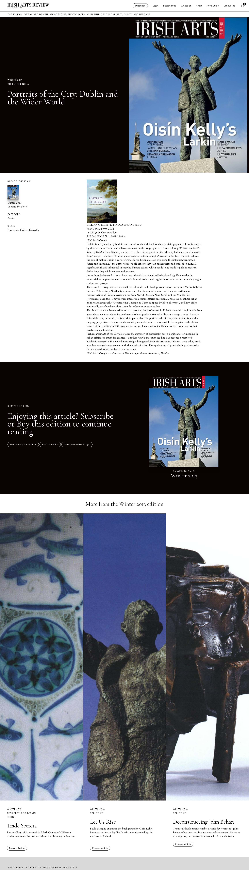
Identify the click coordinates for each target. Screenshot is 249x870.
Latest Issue (169, 5)
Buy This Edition (50, 444)
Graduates (229, 5)
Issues (18, 867)
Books (10, 218)
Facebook (12, 229)
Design (11, 817)
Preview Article (17, 848)
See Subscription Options (23, 444)
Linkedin (34, 229)
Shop (199, 5)
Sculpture (96, 813)
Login (155, 5)
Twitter (24, 229)
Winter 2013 (14, 80)
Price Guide (213, 5)
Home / (11, 867)
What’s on (186, 5)
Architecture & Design (21, 813)
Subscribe (140, 5)
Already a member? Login (77, 444)
